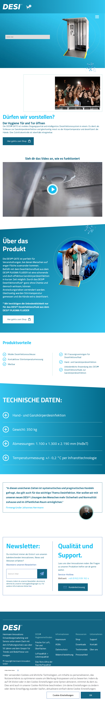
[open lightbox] (52, 189)
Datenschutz (62, 649)
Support (93, 639)
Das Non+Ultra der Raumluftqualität (43, 663)
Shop (78, 639)
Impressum (61, 639)
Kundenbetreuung (77, 587)
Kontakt (93, 644)
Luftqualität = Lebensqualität (42, 655)
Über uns (94, 649)
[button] (28, 7)
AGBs (58, 644)
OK (90, 695)
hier (30, 586)
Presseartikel (82, 654)
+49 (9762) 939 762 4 (78, 578)
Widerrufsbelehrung (64, 654)
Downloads (81, 644)
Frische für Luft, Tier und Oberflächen (42, 645)
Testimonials (82, 649)
